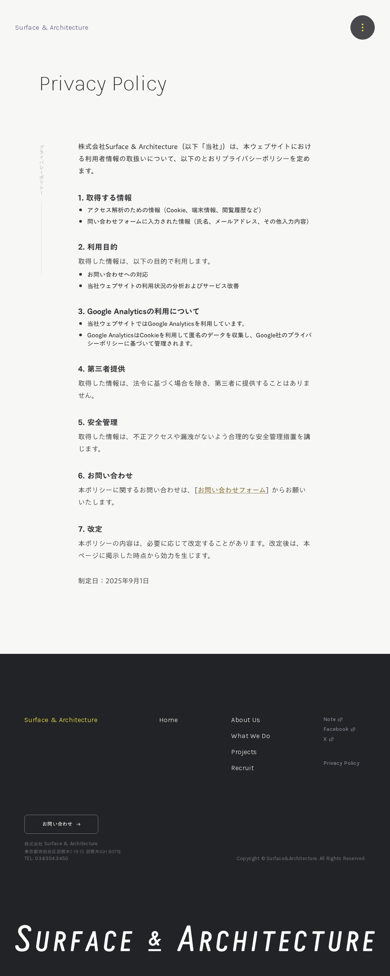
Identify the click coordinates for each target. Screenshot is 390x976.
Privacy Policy (341, 763)
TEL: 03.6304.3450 (46, 858)
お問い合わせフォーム (232, 490)
